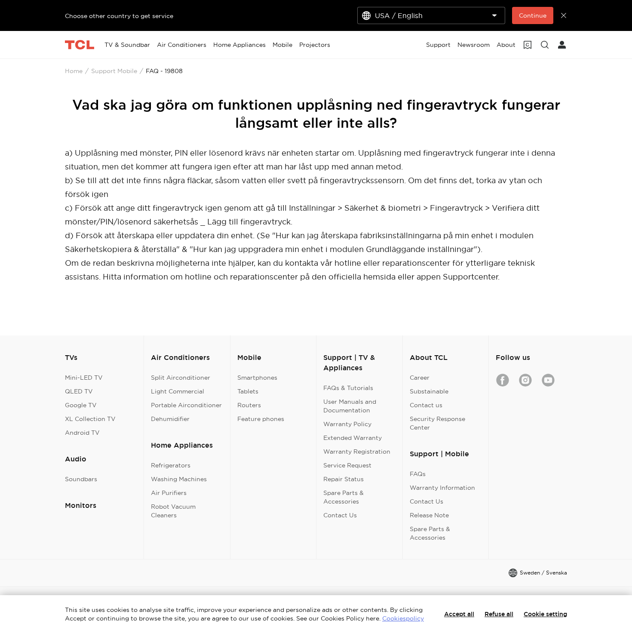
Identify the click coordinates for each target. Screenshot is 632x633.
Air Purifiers (169, 493)
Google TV (81, 405)
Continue (532, 15)
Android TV (82, 432)
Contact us (426, 405)
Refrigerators (170, 465)
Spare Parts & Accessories (343, 497)
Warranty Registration (356, 451)
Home (74, 71)
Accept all (459, 614)
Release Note (429, 515)
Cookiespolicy (403, 618)
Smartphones (257, 377)
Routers (249, 405)
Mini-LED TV (84, 377)
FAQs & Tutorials (348, 388)
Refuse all (499, 614)
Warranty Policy (347, 424)
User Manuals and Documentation (349, 406)
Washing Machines (179, 479)
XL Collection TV (90, 419)
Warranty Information (442, 488)
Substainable (429, 391)
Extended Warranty (352, 438)
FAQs (418, 474)
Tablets (247, 391)
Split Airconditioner (180, 377)
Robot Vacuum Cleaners (173, 511)
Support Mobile (114, 71)
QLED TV (79, 391)
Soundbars (81, 479)
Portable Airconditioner (186, 405)
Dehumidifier (170, 419)
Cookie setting (545, 614)
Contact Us (340, 515)
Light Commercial (177, 391)
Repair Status (343, 479)
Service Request (347, 465)
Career (420, 377)
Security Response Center (437, 423)
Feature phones (260, 419)
